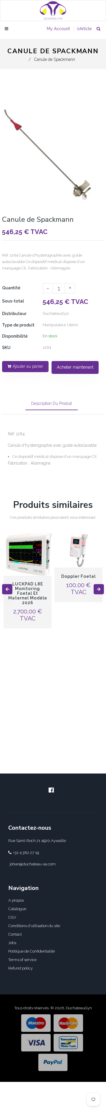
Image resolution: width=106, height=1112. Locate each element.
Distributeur (14, 313)
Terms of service (22, 960)
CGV (12, 917)
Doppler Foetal (78, 576)
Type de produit (18, 325)
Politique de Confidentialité (31, 951)
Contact (15, 934)
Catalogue (17, 909)
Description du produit (51, 403)
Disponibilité (15, 336)
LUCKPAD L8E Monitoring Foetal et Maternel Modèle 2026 (27, 593)
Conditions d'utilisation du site (34, 926)
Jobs (12, 943)
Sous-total (13, 301)
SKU (6, 347)
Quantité (11, 288)
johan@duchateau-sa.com (33, 864)
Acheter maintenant (75, 367)
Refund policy (20, 968)
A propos (16, 900)
